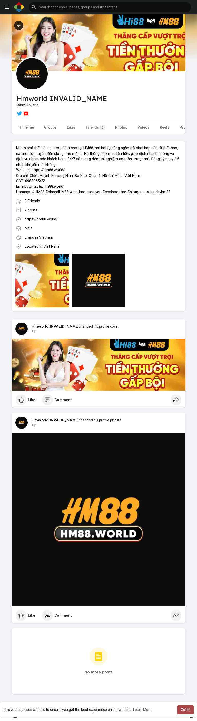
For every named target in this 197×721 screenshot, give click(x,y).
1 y (34, 331)
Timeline (26, 127)
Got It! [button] (185, 710)
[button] (110, 7)
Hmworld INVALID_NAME (55, 326)
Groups (50, 127)
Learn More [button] (142, 710)
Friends (94, 127)
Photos (121, 127)
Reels (164, 127)
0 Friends (32, 201)
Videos (143, 127)
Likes (71, 127)
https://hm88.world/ (41, 219)
